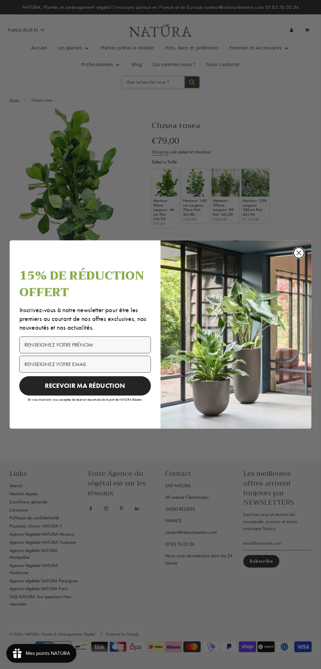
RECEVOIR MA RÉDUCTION (85, 385)
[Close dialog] (298, 253)
